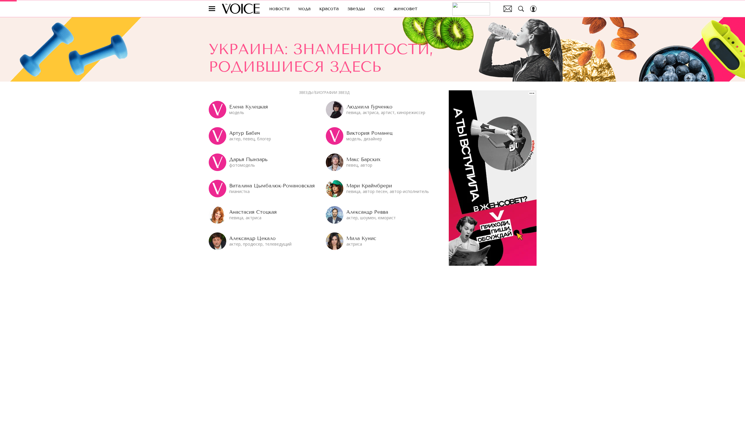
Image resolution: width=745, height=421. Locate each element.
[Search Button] (521, 9)
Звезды (306, 92)
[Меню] (212, 9)
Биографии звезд (332, 92)
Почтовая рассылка (507, 9)
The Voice (241, 9)
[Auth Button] (533, 9)
